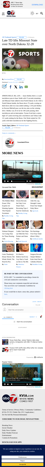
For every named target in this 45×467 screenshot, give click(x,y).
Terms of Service (7, 410)
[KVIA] (13, 13)
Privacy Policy (19, 410)
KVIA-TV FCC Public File (11, 412)
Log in (34, 301)
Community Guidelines (33, 410)
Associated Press (9, 79)
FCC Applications (27, 412)
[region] (22, 330)
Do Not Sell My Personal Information (14, 415)
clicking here (8, 288)
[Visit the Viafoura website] (38, 357)
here (5, 294)
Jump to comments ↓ (9, 133)
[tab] (8, 317)
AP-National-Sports (22, 125)
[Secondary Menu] (5, 13)
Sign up (39, 301)
